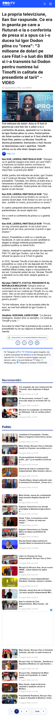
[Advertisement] (27, 628)
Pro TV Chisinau (25, 352)
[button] (18, 343)
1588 (37, 711)
